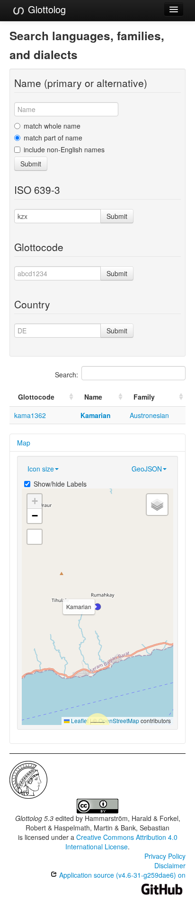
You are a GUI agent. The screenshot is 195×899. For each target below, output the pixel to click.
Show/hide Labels (60, 484)
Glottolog (45, 9)
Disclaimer (170, 865)
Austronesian (149, 415)
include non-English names (64, 149)
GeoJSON (147, 468)
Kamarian (95, 415)
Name (93, 396)
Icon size (40, 468)
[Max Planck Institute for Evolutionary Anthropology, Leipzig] (28, 779)
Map (23, 442)
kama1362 (30, 415)
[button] (97, 606)
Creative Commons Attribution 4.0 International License (121, 841)
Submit (30, 163)
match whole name (52, 126)
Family (144, 396)
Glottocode (36, 396)
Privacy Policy (165, 856)
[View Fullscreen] (34, 537)
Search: (66, 374)
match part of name (53, 137)
